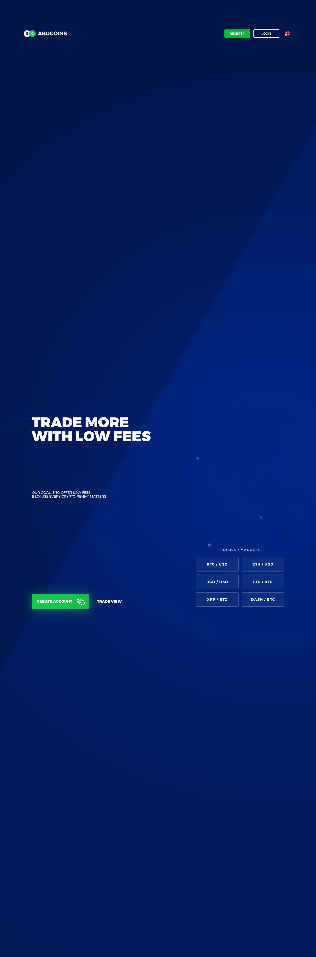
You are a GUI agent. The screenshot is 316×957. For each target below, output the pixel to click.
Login (266, 33)
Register (237, 33)
